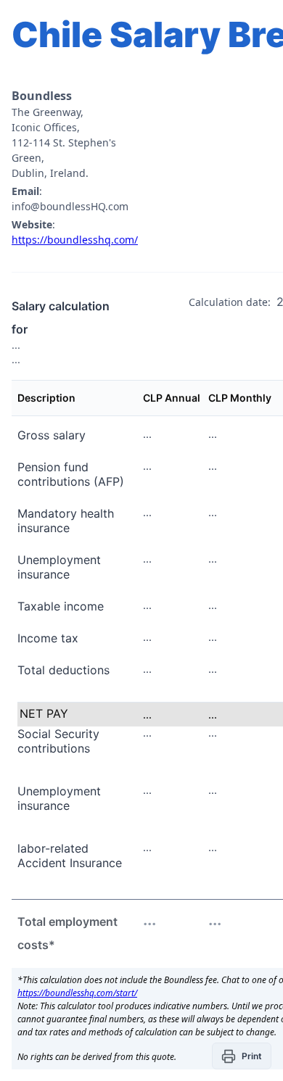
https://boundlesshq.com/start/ (77, 993)
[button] (241, 1056)
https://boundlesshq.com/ (75, 240)
